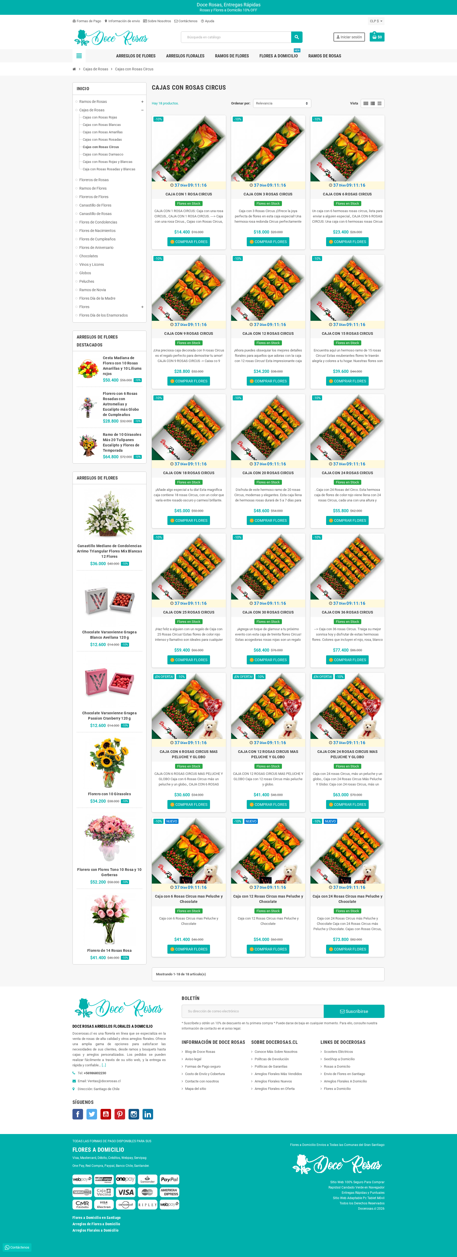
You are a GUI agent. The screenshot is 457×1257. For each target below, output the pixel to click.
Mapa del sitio (195, 1089)
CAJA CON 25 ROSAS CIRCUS (188, 612)
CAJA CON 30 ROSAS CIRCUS (268, 612)
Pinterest (120, 1114)
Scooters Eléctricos (338, 1052)
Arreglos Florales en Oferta (275, 1089)
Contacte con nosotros (202, 1081)
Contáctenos (188, 21)
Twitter (91, 1114)
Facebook (77, 1114)
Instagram (134, 1114)
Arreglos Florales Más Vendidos (278, 1074)
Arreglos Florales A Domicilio (345, 1081)
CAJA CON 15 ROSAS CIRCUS (347, 333)
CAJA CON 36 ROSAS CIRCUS (347, 612)
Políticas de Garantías (271, 1066)
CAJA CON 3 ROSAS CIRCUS (268, 194)
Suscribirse (356, 1011)
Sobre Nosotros (159, 21)
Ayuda (207, 21)
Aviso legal (193, 1059)
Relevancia (264, 103)
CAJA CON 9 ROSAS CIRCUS (188, 333)
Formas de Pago (86, 21)
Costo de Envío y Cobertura (205, 1074)
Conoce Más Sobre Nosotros (276, 1052)
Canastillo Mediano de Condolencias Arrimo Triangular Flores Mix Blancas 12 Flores (109, 551)
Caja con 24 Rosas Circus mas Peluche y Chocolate (348, 899)
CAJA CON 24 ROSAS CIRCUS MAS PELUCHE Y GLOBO (347, 754)
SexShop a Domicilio (339, 1059)
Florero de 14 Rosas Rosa (109, 950)
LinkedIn (148, 1114)
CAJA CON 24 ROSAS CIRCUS (347, 473)
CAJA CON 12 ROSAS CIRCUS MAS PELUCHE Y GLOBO (268, 754)
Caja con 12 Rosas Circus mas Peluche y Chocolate (268, 899)
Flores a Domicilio (337, 1089)
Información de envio (122, 21)
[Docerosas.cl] (111, 37)
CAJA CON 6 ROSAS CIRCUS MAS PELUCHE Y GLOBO (189, 754)
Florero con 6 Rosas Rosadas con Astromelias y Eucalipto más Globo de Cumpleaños (121, 404)
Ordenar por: (240, 103)
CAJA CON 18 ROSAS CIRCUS (188, 473)
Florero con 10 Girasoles (109, 794)
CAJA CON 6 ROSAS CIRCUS (347, 194)
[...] (104, 1065)
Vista (354, 103)
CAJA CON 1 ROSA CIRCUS (189, 194)
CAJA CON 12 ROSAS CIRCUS (268, 333)
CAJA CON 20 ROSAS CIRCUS (268, 473)
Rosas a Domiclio (337, 1066)
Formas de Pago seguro (203, 1066)
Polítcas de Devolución (272, 1059)
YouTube (105, 1114)
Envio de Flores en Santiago (344, 1074)
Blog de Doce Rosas (200, 1052)
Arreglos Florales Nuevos (273, 1081)
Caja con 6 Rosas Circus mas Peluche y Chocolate (189, 899)
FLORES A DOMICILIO (98, 1149)
